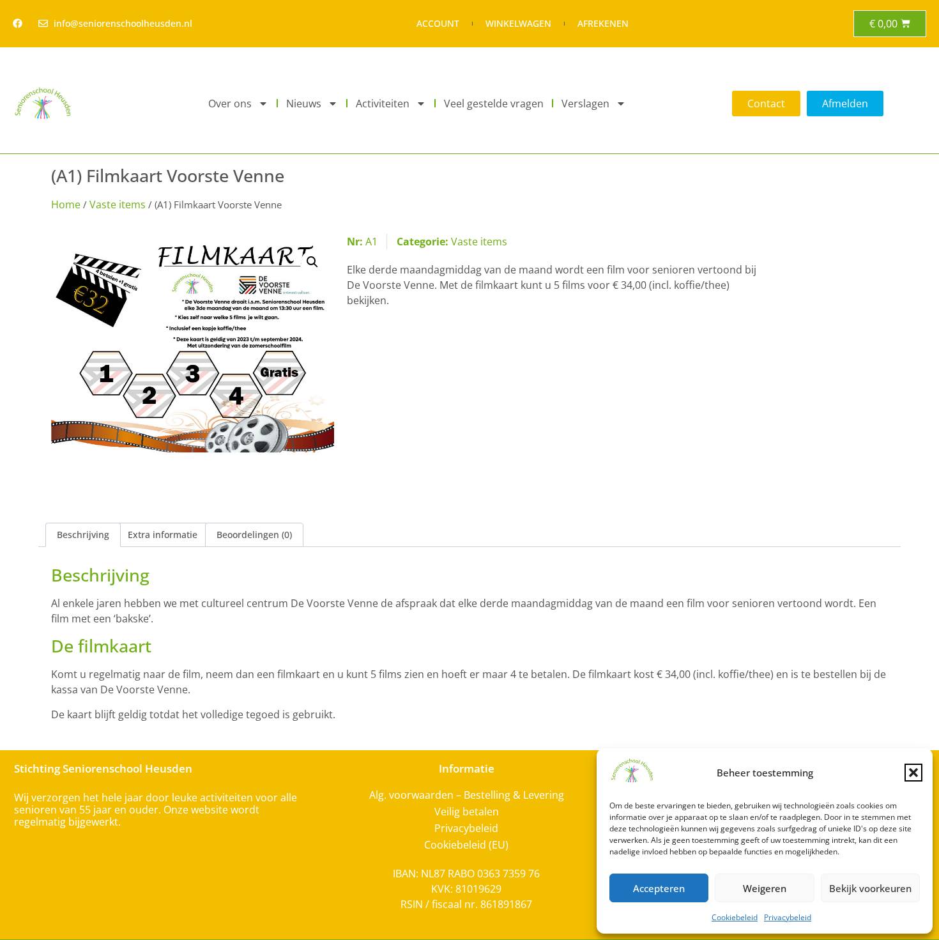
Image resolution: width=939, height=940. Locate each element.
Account (437, 23)
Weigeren (764, 888)
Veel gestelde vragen (494, 103)
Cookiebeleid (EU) (466, 845)
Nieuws (303, 103)
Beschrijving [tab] (83, 534)
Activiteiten (382, 103)
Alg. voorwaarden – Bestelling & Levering (466, 795)
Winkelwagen (518, 23)
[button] (913, 772)
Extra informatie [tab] (162, 534)
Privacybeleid (787, 917)
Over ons (230, 103)
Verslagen (585, 103)
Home (65, 204)
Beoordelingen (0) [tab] (254, 534)
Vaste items (117, 204)
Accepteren (659, 888)
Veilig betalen (466, 812)
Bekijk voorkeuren (870, 888)
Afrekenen (603, 23)
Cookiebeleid (735, 917)
